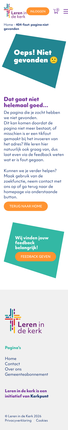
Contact (12, 364)
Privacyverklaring (18, 420)
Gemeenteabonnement (26, 374)
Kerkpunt (39, 396)
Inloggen (38, 11)
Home (8, 24)
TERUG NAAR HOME (25, 206)
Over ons (13, 369)
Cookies (42, 420)
